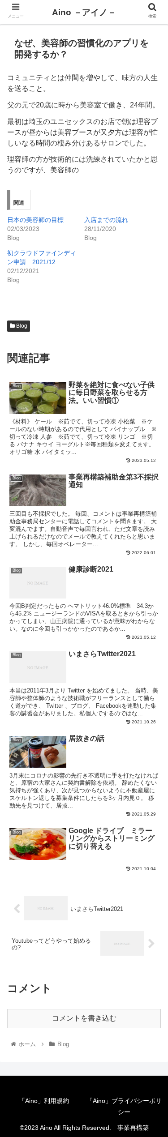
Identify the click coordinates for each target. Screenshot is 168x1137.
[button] (150, 871)
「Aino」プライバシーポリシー (124, 1106)
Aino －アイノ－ (84, 12)
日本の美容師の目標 (35, 219)
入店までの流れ (106, 219)
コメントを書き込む (84, 1018)
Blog (21, 326)
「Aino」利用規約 (44, 1100)
